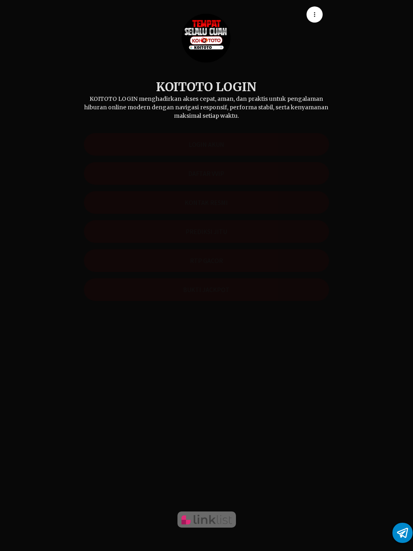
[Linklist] (206, 519)
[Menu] (315, 14)
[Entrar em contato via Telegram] (402, 533)
